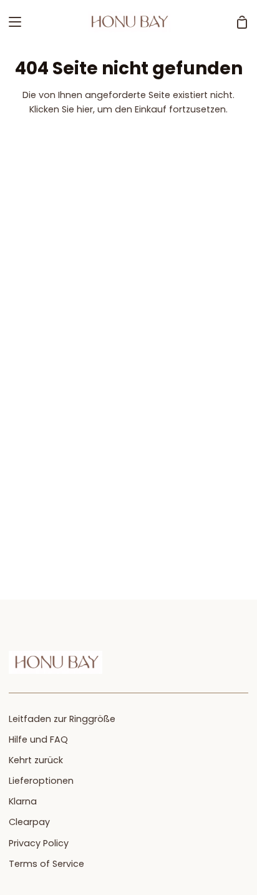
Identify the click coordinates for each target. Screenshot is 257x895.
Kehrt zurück (36, 760)
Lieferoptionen (41, 780)
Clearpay (29, 822)
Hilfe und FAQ (38, 739)
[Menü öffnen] (11, 22)
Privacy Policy (39, 843)
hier (85, 109)
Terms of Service (46, 864)
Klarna (23, 801)
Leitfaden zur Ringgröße (62, 719)
